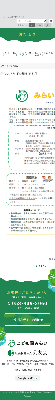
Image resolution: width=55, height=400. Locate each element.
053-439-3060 (29, 303)
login (51, 21)
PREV (43, 266)
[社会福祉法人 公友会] (27, 353)
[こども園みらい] (27, 343)
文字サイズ (22, 25)
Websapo (27, 396)
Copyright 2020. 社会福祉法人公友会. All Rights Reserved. (27, 392)
